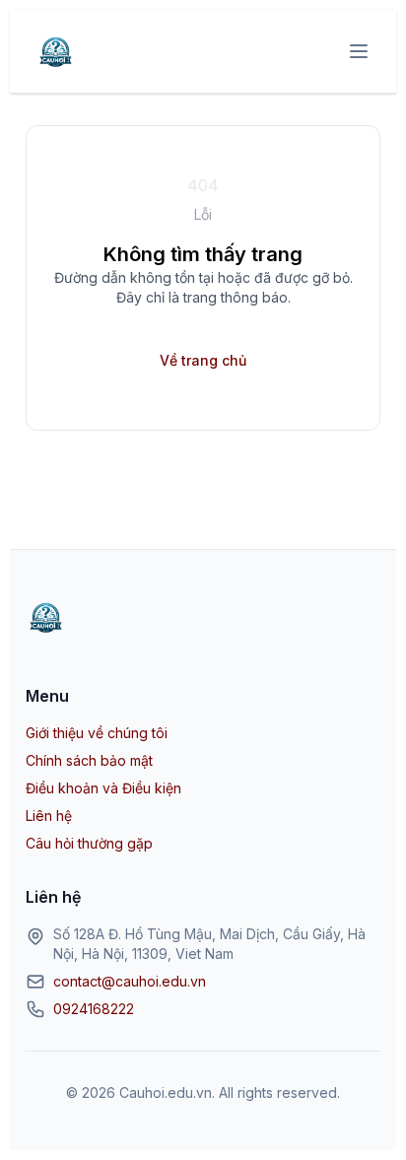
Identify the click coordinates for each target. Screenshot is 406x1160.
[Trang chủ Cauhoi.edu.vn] (55, 51)
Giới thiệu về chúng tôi (97, 732)
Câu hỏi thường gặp (89, 843)
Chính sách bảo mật (89, 760)
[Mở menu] (359, 51)
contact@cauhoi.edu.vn (129, 981)
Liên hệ (49, 815)
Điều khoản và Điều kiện (103, 788)
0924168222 (93, 1008)
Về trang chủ (203, 360)
